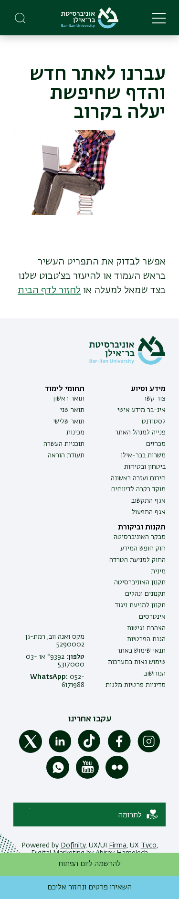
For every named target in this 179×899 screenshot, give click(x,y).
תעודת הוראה (66, 455)
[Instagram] (148, 751)
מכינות (75, 432)
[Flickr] (116, 777)
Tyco (149, 845)
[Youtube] (87, 777)
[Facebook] (119, 751)
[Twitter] (30, 751)
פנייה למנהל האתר (140, 432)
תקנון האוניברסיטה (140, 582)
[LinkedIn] (60, 751)
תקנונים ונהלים (145, 594)
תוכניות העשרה (63, 444)
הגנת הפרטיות (146, 639)
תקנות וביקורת (142, 527)
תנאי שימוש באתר (141, 650)
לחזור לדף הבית (49, 290)
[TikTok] (89, 751)
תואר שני (72, 410)
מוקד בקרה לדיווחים (138, 489)
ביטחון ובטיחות (145, 467)
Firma (117, 845)
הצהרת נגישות (146, 628)
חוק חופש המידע (143, 548)
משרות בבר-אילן (143, 455)
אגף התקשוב (148, 500)
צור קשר (154, 398)
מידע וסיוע (148, 389)
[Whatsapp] (57, 777)
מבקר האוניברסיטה (140, 537)
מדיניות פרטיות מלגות (135, 685)
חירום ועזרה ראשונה (138, 478)
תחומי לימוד (64, 389)
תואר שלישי (68, 421)
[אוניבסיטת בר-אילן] (89, 18)
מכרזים (156, 444)
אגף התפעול (149, 512)
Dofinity (73, 845)
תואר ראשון (68, 398)
